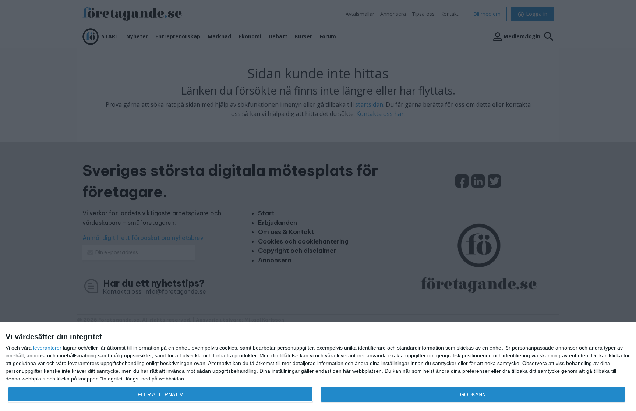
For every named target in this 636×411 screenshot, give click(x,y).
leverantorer (47, 347)
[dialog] (318, 366)
